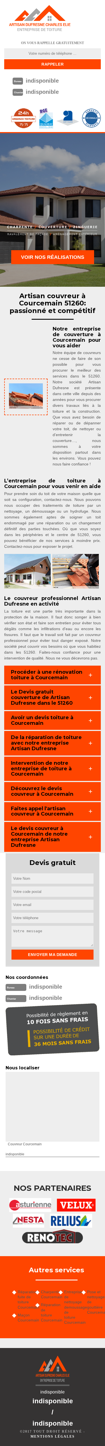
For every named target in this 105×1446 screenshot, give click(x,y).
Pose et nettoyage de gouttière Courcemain (94, 1302)
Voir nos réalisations (52, 257)
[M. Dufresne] (39, 18)
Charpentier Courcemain (48, 1294)
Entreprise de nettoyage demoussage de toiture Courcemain (71, 1307)
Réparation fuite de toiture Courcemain (24, 1299)
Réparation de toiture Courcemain (48, 1312)
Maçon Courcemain (24, 1317)
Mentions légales (53, 1436)
